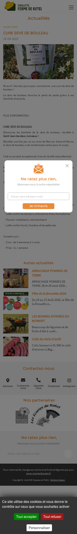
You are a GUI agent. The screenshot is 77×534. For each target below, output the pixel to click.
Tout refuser (52, 516)
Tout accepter (26, 516)
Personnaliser (39, 527)
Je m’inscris (38, 206)
